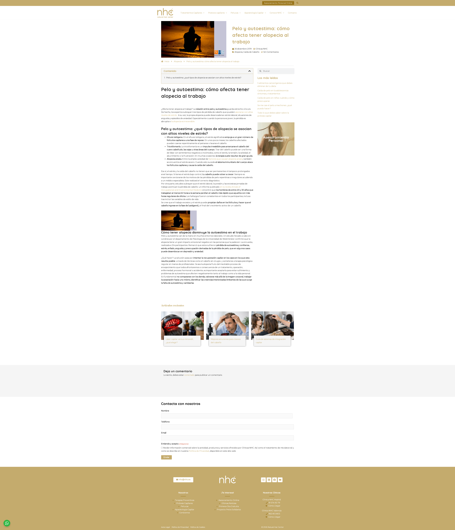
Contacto (292, 13)
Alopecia (238, 52)
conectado (189, 375)
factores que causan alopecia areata (226, 159)
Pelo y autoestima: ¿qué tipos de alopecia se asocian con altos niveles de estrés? (203, 78)
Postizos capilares (216, 13)
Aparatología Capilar (254, 13)
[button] (278, 3)
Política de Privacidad (199, 451)
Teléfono (165, 422)
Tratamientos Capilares (191, 13)
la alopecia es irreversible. (183, 121)
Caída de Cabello (251, 52)
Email (163, 433)
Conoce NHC (276, 13)
